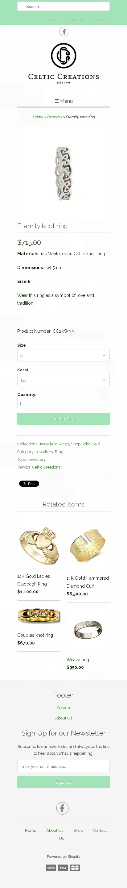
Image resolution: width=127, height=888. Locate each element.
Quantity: (26, 394)
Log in (51, 20)
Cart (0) (76, 20)
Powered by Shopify (63, 856)
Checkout (98, 20)
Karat (23, 370)
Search (63, 708)
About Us (63, 718)
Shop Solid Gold (85, 444)
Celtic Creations (46, 467)
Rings (64, 444)
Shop (78, 830)
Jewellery (48, 444)
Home (30, 830)
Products (54, 117)
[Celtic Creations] (63, 64)
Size (21, 345)
